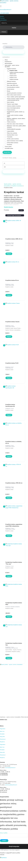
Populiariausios (8, 61)
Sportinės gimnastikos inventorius (14, 93)
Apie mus (2, 731)
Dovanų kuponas (10, 89)
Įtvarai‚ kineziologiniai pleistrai (13, 108)
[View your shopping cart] (0, 34)
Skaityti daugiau (8, 207)
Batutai (8, 91)
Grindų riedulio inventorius (12, 142)
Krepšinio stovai (13, 77)
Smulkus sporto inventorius (13, 138)
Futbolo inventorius (11, 109)
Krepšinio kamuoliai (14, 79)
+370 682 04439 (4, 13)
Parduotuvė (2, 739)
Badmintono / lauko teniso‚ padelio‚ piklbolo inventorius (16, 126)
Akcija (6, 59)
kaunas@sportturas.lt (5, 9)
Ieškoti (13, 52)
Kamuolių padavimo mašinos (13, 87)
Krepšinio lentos (13, 75)
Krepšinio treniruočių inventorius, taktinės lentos (17, 73)
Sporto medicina (10, 102)
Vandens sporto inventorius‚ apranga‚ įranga (15, 116)
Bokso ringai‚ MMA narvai (12, 85)
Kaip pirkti (2, 736)
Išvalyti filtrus (7, 152)
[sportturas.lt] (10, 2)
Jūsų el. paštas (3, 832)
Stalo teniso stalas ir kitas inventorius (15, 123)
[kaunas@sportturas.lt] (0, 7)
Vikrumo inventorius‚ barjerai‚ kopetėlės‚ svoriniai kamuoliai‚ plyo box (15, 99)
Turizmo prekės (8, 146)
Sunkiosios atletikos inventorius (14, 106)
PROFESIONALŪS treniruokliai (14, 129)
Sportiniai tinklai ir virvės (12, 135)
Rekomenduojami (8, 63)
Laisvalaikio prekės (9, 148)
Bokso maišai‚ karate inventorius (14, 94)
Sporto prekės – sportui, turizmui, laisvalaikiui (12, 66)
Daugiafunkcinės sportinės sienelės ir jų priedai (15, 112)
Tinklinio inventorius (11, 121)
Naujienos (2, 741)
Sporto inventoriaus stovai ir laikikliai (15, 140)
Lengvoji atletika (10, 131)
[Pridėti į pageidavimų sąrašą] (4, 221)
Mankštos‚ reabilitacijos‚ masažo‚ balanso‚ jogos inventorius (16, 119)
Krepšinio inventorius (17, 185)
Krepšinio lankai (9, 245)
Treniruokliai (9, 136)
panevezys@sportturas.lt (11, 784)
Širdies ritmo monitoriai (12, 133)
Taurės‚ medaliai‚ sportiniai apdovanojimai (16, 96)
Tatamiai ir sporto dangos (12, 104)
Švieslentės (9, 144)
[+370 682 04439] (0, 11)
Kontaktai (2, 734)
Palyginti (9, 253)
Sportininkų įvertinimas (12, 83)
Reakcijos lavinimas (11, 81)
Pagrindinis (2, 728)
